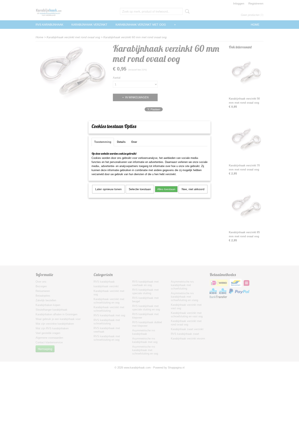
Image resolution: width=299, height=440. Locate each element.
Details (121, 141)
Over (134, 141)
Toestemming (102, 141)
